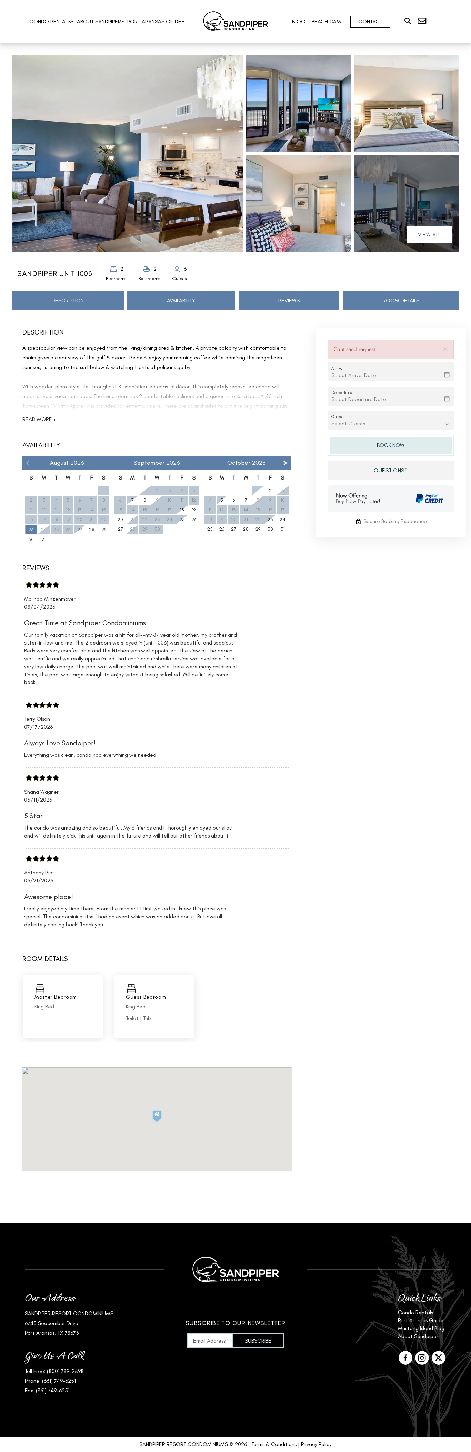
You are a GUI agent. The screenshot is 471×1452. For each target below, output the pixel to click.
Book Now (390, 445)
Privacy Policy (316, 1444)
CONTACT (370, 21)
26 (193, 519)
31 (44, 539)
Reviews (289, 300)
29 (103, 529)
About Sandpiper (99, 21)
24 (282, 519)
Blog (298, 21)
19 (194, 510)
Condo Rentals (50, 21)
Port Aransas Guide (154, 21)
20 (120, 519)
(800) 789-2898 (65, 1371)
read (39, 419)
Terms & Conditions (274, 1444)
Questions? (391, 470)
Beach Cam (326, 21)
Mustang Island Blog (421, 1328)
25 (182, 519)
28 (91, 529)
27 (79, 529)
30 (31, 539)
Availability (181, 300)
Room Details (401, 300)
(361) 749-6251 (59, 1380)
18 (182, 510)
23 (31, 529)
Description (68, 300)
